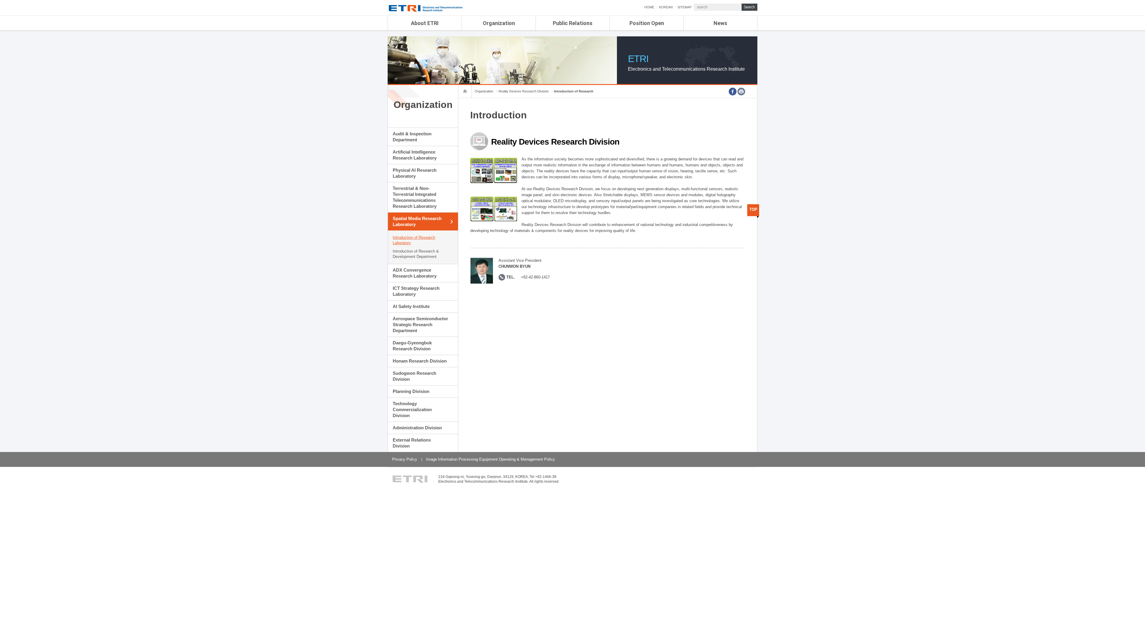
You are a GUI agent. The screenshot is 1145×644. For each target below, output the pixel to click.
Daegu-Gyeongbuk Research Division (412, 345)
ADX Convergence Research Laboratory (415, 272)
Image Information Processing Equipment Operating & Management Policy (490, 459)
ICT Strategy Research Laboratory (416, 291)
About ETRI (425, 23)
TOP (753, 209)
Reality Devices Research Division (524, 91)
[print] (741, 91)
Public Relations (572, 23)
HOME (649, 7)
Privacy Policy (404, 459)
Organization (499, 23)
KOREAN (666, 7)
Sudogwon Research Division (414, 376)
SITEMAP (684, 7)
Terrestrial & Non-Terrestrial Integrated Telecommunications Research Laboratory (415, 197)
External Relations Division (412, 442)
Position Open (646, 23)
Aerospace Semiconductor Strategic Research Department (420, 324)
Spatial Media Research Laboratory (417, 221)
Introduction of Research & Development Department (416, 254)
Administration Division (417, 427)
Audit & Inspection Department (412, 136)
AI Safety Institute (411, 306)
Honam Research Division (420, 360)
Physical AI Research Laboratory (415, 173)
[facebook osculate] (732, 91)
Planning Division (411, 391)
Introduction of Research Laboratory (414, 240)
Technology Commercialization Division (412, 409)
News (720, 23)
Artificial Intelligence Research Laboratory (415, 154)
